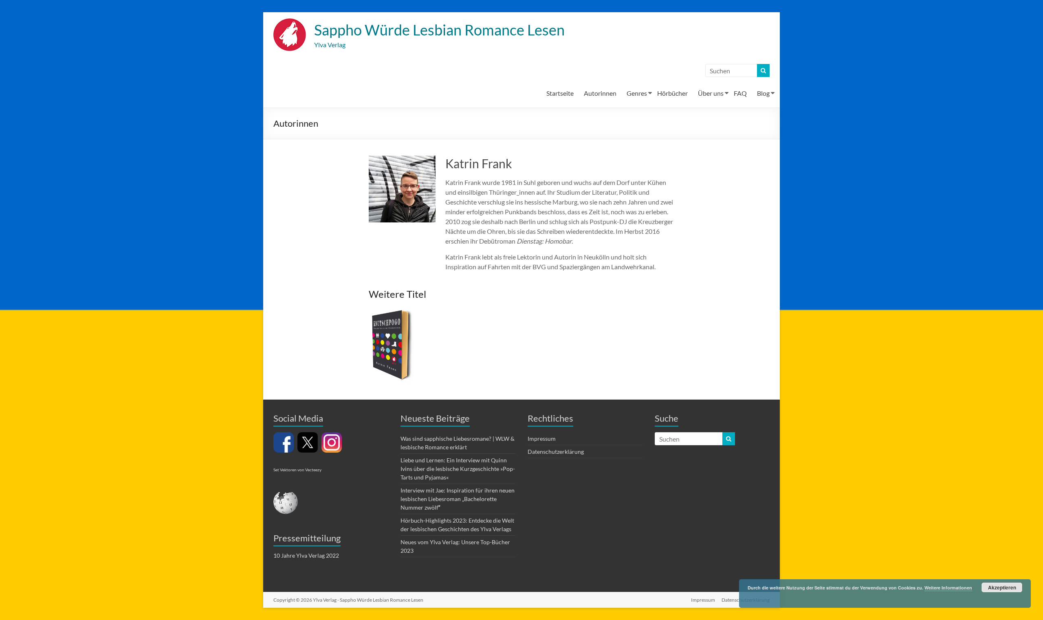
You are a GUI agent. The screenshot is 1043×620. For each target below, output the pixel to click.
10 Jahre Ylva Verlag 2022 (306, 555)
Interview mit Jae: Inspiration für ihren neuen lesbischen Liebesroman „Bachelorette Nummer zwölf (457, 499)
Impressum (542, 438)
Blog (763, 93)
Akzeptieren (1002, 587)
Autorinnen (600, 93)
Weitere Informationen (948, 588)
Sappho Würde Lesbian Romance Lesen (439, 30)
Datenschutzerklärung (556, 451)
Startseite (560, 93)
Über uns (711, 93)
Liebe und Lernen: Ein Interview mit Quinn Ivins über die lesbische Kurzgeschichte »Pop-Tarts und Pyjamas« (457, 469)
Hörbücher (672, 93)
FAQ (740, 93)
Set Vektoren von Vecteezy (297, 469)
